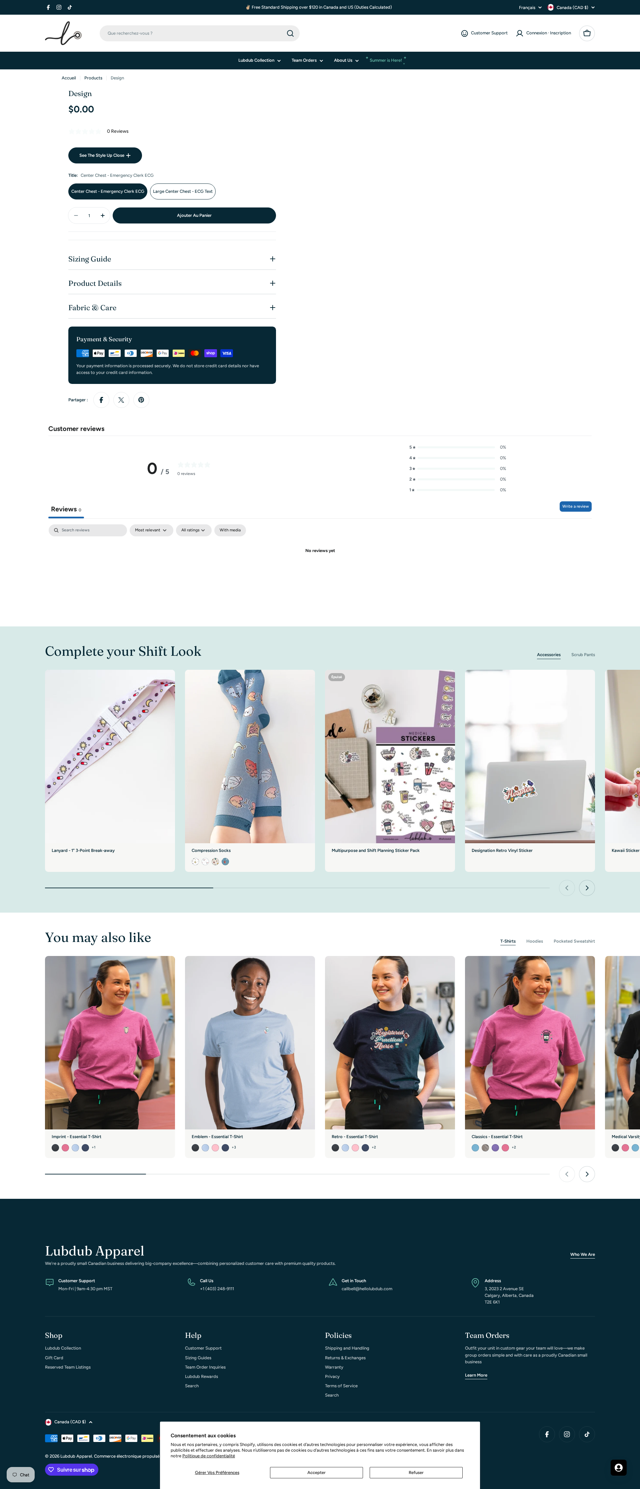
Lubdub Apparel (76, 1456)
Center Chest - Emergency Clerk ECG (107, 191)
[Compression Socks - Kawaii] (225, 861)
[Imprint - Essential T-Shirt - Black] (55, 1147)
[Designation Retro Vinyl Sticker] (530, 756)
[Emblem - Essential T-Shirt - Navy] (225, 1147)
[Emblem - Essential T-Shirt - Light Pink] (215, 1147)
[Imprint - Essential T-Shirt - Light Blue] (75, 1147)
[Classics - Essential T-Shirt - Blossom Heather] (505, 1147)
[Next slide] (587, 888)
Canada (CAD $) (572, 7)
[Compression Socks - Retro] (215, 861)
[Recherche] (290, 33)
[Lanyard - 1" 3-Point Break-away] (110, 756)
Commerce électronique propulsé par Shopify (139, 1456)
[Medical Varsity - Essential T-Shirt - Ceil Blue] (635, 1147)
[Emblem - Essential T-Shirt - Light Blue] (205, 1147)
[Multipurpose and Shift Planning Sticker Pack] (390, 756)
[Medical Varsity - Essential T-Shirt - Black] (615, 1147)
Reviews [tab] (66, 509)
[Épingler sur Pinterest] (141, 400)
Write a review (575, 506)
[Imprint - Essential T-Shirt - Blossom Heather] (65, 1147)
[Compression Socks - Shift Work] (195, 861)
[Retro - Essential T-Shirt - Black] (335, 1147)
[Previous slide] (567, 888)
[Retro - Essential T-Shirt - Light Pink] (355, 1147)
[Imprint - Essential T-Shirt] (110, 1042)
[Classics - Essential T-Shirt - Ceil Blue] (475, 1147)
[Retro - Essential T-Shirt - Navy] (365, 1147)
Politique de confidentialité (208, 1455)
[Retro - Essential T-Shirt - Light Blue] (345, 1147)
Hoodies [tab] (534, 941)
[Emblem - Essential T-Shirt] (250, 1042)
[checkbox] (230, 530)
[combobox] (200, 33)
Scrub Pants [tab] (583, 654)
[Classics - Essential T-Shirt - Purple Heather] (495, 1147)
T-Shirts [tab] (508, 941)
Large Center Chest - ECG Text (183, 191)
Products (93, 77)
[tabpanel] (320, 573)
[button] (457, 447)
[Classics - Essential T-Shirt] (530, 1042)
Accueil (69, 77)
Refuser (416, 1472)
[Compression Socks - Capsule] (205, 861)
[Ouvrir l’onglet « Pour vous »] (619, 1468)
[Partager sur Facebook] (101, 400)
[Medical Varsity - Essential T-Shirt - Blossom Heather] (625, 1147)
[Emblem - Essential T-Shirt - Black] (195, 1147)
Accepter (316, 1472)
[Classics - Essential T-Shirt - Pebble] (485, 1147)
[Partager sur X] (121, 400)
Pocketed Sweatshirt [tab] (574, 941)
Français (527, 7)
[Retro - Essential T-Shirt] (390, 1042)
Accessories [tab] (549, 654)
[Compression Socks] (250, 756)
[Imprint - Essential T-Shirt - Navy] (85, 1147)
